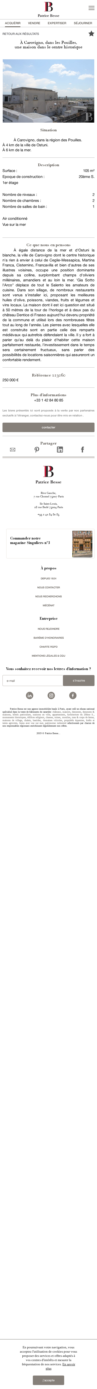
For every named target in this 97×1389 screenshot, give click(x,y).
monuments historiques (14, 717)
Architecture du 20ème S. (80, 714)
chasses (49, 717)
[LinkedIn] (60, 449)
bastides (37, 720)
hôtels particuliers (22, 714)
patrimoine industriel (55, 723)
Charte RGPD (48, 646)
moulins (66, 717)
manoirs (66, 711)
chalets (27, 720)
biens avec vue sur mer (31, 723)
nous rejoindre (48, 628)
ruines (57, 717)
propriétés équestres (74, 720)
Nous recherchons (48, 596)
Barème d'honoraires (49, 637)
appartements (58, 714)
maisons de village (12, 720)
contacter (48, 427)
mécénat (48, 605)
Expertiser (57, 23)
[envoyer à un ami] (14, 449)
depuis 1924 (48, 578)
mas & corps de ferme (83, 717)
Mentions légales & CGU (48, 655)
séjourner (83, 23)
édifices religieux (35, 717)
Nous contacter (48, 587)
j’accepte (48, 1380)
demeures (76, 711)
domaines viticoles (52, 720)
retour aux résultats (20, 34)
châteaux (56, 711)
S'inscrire (79, 680)
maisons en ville (41, 714)
